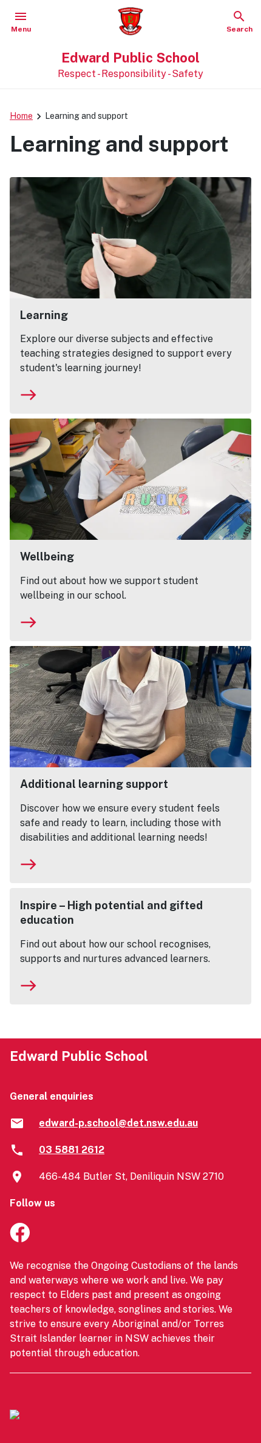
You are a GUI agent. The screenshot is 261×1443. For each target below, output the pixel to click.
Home (21, 116)
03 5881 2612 (71, 1149)
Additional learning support (94, 784)
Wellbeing (47, 556)
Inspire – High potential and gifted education (111, 912)
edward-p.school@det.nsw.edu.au (118, 1123)
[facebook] (20, 1239)
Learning (44, 315)
